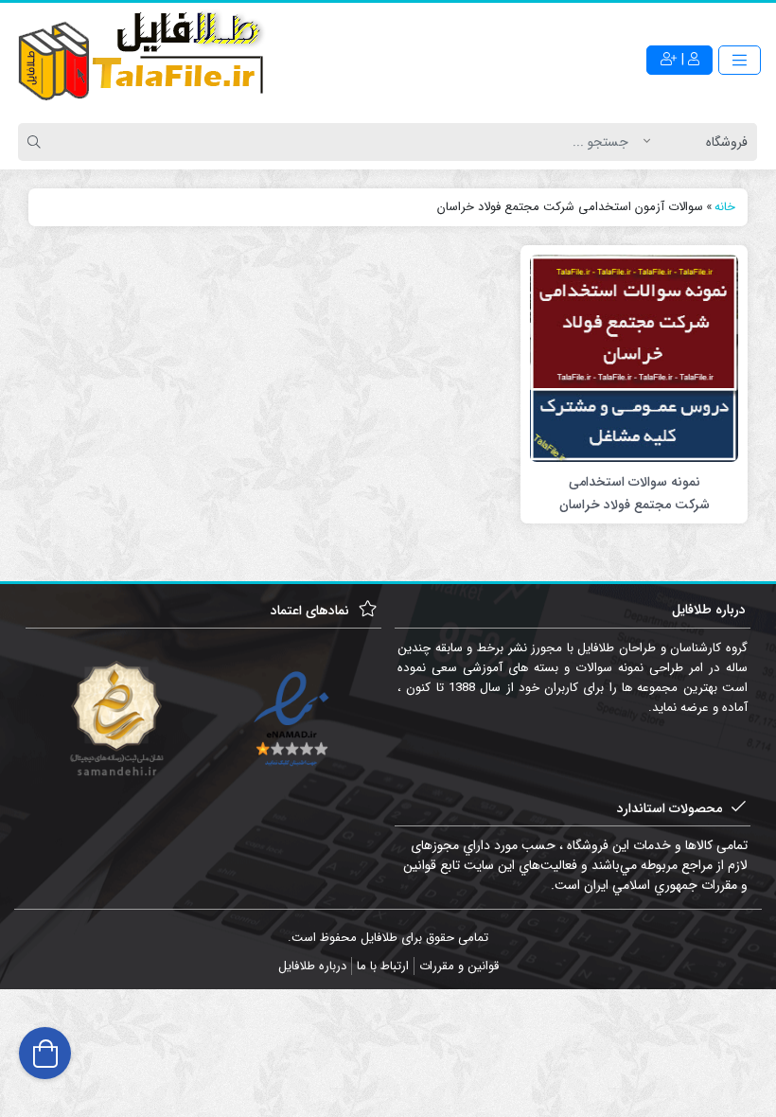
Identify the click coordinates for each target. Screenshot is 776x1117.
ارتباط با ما (383, 966)
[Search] (37, 142)
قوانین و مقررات (459, 966)
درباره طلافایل (312, 966)
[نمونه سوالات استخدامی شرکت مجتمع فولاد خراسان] (634, 357)
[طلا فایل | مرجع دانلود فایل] (141, 59)
